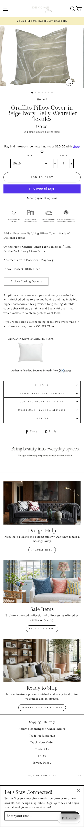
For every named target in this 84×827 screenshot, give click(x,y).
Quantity (63, 155)
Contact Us (41, 749)
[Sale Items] (42, 581)
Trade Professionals (42, 735)
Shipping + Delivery (42, 722)
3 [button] (39, 93)
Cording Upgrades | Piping (42, 401)
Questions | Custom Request (42, 410)
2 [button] (36, 93)
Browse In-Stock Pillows (42, 707)
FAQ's (42, 756)
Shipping (29, 131)
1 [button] (32, 93)
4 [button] (43, 93)
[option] (42, 21)
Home (41, 99)
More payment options (42, 198)
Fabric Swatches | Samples (42, 393)
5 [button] (46, 93)
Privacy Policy (42, 762)
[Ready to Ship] (42, 660)
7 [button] (52, 93)
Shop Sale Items (42, 628)
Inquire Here (42, 550)
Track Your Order (42, 742)
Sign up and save (42, 775)
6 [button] (49, 93)
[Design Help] (42, 503)
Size (30, 155)
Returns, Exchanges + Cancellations (42, 728)
